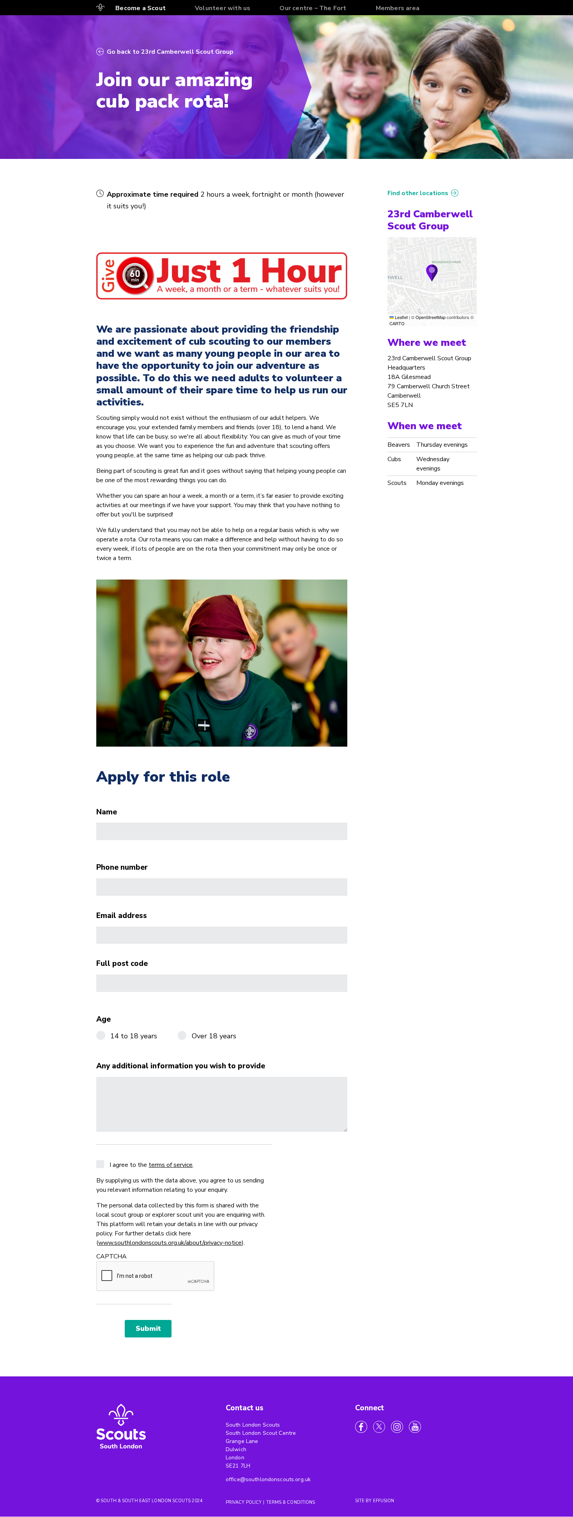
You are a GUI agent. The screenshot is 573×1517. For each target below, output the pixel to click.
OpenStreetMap (431, 317)
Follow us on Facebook (361, 1427)
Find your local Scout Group (100, 7)
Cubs (394, 459)
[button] (432, 273)
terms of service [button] (171, 1165)
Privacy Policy (244, 1502)
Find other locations (417, 193)
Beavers (398, 444)
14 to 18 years (133, 1036)
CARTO (397, 323)
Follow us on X (379, 1427)
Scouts (397, 483)
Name (106, 812)
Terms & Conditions (290, 1502)
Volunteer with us (222, 8)
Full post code (122, 964)
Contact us (245, 1408)
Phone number (122, 867)
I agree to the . (152, 1165)
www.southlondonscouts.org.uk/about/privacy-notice (170, 1243)
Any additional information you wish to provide (180, 1066)
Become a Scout (140, 8)
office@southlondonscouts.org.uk (268, 1479)
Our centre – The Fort (312, 8)
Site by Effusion (374, 1501)
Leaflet (401, 317)
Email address (121, 916)
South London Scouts (121, 1427)
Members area (397, 8)
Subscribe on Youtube (415, 1427)
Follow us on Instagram (397, 1427)
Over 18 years (214, 1036)
